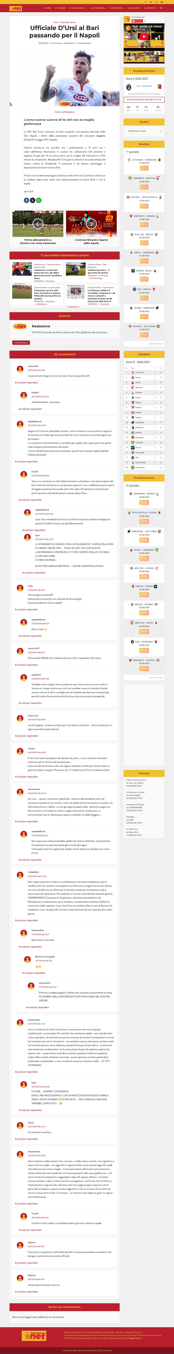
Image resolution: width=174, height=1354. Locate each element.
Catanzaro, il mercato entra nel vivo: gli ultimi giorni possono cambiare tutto (48, 274)
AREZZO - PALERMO (144, 604)
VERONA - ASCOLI (144, 271)
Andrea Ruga (97, 278)
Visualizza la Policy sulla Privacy (74, 1350)
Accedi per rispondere (26, 382)
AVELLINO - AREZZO (144, 234)
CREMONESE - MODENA (144, 493)
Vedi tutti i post (21, 342)
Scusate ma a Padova (135, 804)
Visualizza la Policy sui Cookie (100, 1350)
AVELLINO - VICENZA (144, 568)
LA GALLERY (134, 8)
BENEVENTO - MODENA (144, 216)
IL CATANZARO (76, 8)
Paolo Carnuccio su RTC (136, 780)
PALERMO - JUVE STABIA (144, 326)
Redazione (70, 43)
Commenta (49, 281)
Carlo (30, 586)
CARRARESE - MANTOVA (144, 178)
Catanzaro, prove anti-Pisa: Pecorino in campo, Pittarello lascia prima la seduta (47, 294)
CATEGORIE (116, 8)
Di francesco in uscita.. (135, 792)
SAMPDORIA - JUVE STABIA (144, 531)
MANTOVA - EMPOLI (144, 623)
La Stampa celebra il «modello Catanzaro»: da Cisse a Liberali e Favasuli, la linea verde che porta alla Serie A (101, 296)
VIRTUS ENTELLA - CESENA (144, 512)
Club (132, 368)
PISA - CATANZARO (144, 86)
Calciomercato (39, 264)
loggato (29, 1317)
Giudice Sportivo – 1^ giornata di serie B (99, 271)
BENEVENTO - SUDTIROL (144, 660)
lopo (37, 535)
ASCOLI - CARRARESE (144, 550)
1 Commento (104, 304)
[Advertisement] (144, 725)
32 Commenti (56, 43)
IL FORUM (60, 8)
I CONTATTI (150, 8)
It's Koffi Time (132, 829)
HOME (48, 8)
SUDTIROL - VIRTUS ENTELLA (144, 197)
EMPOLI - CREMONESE (144, 252)
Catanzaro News (68, 22)
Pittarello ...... (131, 817)
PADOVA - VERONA (144, 586)
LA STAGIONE (97, 8)
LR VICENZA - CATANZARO (144, 160)
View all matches (155, 344)
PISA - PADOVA (144, 289)
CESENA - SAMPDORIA (144, 308)
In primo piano (40, 267)
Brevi (56, 22)
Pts (161, 368)
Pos (126, 368)
